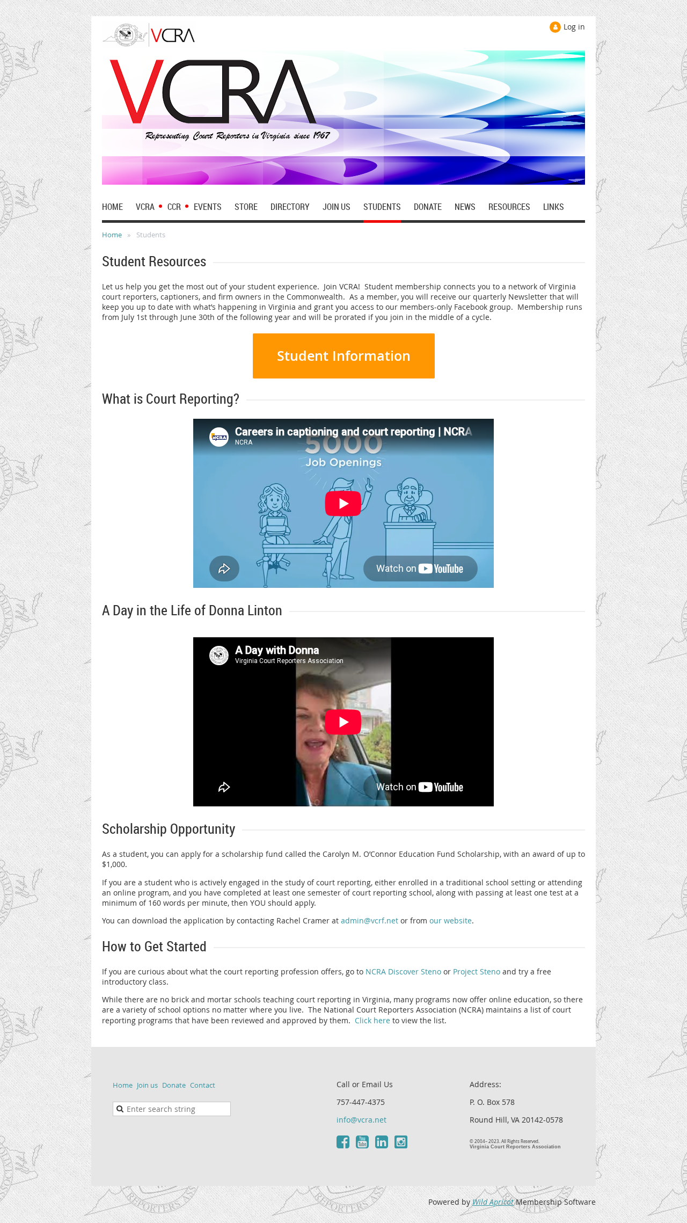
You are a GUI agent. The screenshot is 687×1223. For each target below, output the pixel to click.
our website (450, 920)
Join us (147, 1085)
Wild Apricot (493, 1202)
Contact (202, 1085)
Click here (372, 1020)
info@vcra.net (361, 1120)
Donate (174, 1085)
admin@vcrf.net (369, 920)
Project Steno (476, 971)
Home (112, 234)
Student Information (344, 356)
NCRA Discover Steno (403, 971)
